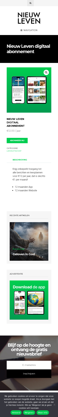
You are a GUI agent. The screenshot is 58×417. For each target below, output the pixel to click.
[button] (46, 72)
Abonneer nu (17, 140)
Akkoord (16, 412)
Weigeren (29, 412)
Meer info (42, 412)
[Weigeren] (54, 404)
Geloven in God (24, 254)
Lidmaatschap (14, 151)
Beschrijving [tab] (20, 160)
